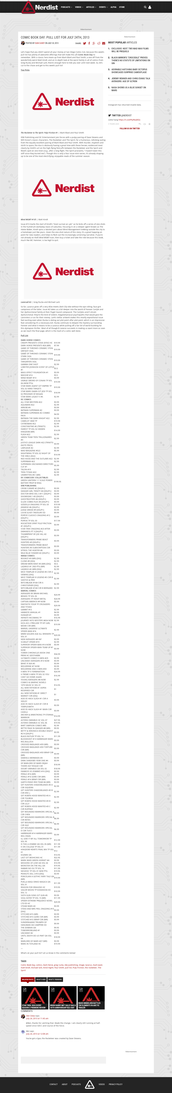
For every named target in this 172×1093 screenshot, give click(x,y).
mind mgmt (48, 967)
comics (39, 965)
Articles (90, 7)
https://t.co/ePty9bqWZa (129, 119)
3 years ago (113, 124)
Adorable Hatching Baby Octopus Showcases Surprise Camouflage (129, 71)
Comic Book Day (28, 965)
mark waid (97, 965)
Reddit (99, 43)
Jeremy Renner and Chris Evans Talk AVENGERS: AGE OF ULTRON (131, 80)
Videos (78, 7)
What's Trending (55, 979)
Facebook (89, 43)
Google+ (94, 43)
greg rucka (59, 965)
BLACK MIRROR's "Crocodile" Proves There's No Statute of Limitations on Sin (131, 60)
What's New (41, 979)
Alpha (113, 7)
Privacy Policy (115, 1084)
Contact (54, 1084)
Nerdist (40, 8)
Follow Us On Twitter (130, 128)
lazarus (88, 965)
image (81, 965)
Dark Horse (48, 965)
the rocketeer (91, 967)
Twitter (84, 43)
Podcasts (65, 7)
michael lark (36, 967)
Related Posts (27, 979)
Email (103, 43)
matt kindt (25, 967)
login (149, 7)
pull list (68, 967)
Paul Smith (59, 967)
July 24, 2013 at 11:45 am (37, 1018)
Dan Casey (40, 43)
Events (102, 7)
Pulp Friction (78, 967)
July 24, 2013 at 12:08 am (37, 1033)
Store (122, 7)
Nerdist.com (89, 1084)
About (64, 1084)
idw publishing (71, 965)
